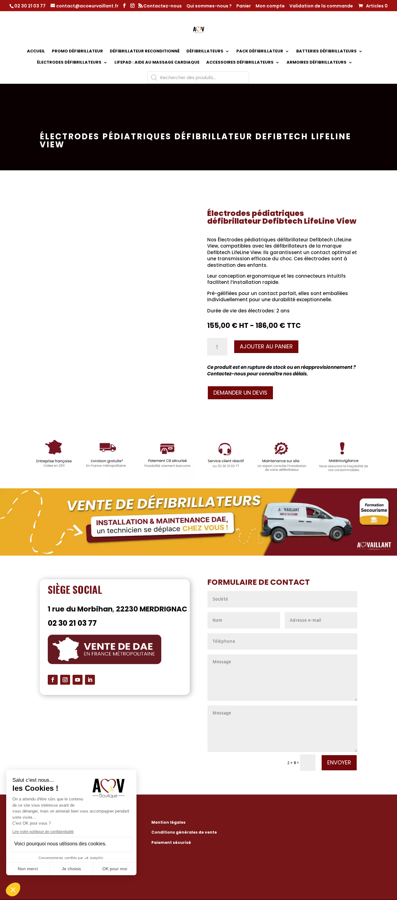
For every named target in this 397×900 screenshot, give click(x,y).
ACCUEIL (36, 51)
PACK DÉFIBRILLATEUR (259, 51)
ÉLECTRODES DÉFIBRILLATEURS (69, 62)
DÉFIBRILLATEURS (204, 51)
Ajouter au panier (266, 346)
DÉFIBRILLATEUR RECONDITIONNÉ (145, 51)
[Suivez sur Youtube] (78, 680)
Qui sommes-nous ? (209, 6)
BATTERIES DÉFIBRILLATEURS (326, 51)
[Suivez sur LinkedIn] (90, 680)
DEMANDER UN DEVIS (240, 392)
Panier (243, 6)
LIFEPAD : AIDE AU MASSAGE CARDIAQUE (156, 62)
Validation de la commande (321, 6)
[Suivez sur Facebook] (53, 680)
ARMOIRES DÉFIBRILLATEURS (316, 62)
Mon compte (270, 6)
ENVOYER (339, 762)
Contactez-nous (162, 6)
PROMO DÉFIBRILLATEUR (77, 51)
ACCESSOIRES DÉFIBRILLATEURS (240, 62)
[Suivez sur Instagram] (65, 680)
